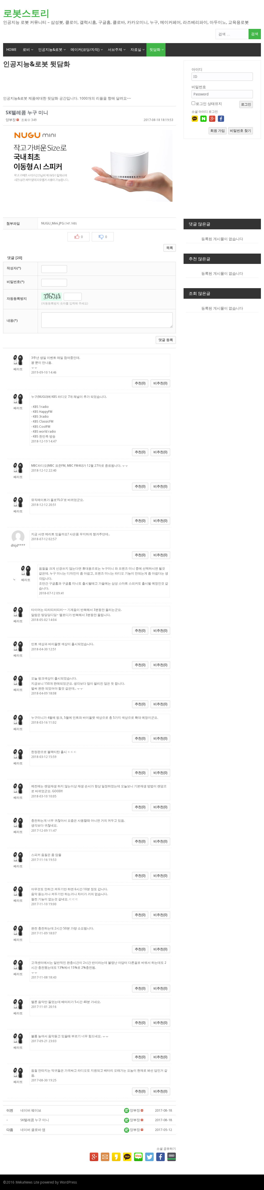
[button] (11, 120)
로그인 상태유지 (209, 104)
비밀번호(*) (15, 282)
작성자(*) (14, 268)
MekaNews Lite (27, 1182)
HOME (11, 49)
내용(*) (12, 320)
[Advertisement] (89, 82)
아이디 (197, 69)
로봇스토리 (26, 13)
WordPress (68, 1182)
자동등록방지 (17, 299)
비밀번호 (199, 87)
